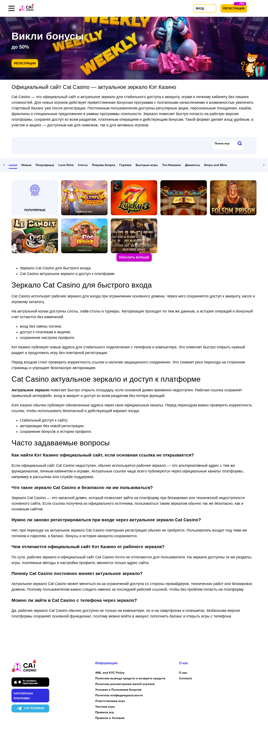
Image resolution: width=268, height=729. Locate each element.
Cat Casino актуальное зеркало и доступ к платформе (67, 274)
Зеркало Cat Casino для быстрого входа (55, 268)
